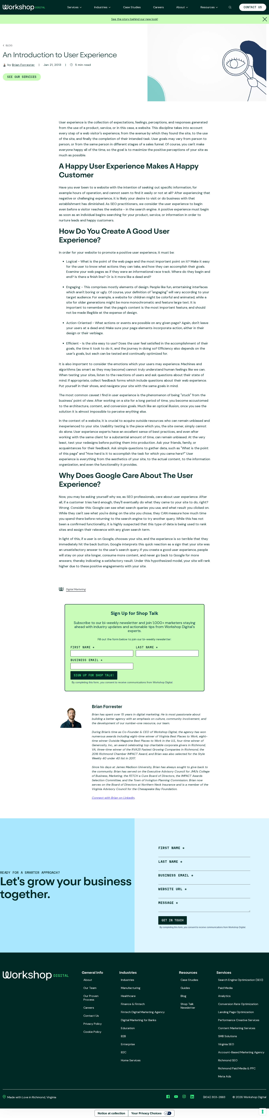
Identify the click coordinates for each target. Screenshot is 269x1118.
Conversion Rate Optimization (238, 1004)
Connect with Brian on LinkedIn (113, 798)
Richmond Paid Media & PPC (236, 1068)
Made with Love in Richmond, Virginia (31, 1097)
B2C (123, 1052)
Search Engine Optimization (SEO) (240, 980)
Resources (208, 7)
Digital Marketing (76, 589)
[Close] (264, 19)
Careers (158, 7)
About (180, 7)
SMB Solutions (227, 1036)
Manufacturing (130, 988)
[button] (230, 7)
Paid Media (225, 988)
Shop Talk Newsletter (188, 1006)
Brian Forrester (23, 65)
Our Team (89, 988)
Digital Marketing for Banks (138, 1020)
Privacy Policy (92, 1024)
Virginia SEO (226, 1044)
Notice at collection (111, 1113)
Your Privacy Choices (146, 1113)
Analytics (224, 996)
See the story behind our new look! (134, 19)
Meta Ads (224, 1076)
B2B (123, 1036)
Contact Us (253, 7)
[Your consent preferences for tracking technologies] (262, 1111)
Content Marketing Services (236, 1028)
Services (73, 7)
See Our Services (21, 76)
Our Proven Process (90, 998)
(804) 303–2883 (214, 1097)
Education (128, 1028)
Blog (8, 45)
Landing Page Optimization (236, 1012)
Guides (185, 988)
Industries (100, 7)
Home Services (131, 1060)
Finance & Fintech (133, 1004)
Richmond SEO (228, 1060)
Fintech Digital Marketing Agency (143, 1012)
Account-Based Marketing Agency (241, 1052)
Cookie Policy (92, 1032)
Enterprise (128, 1044)
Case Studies (132, 7)
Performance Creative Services (238, 1020)
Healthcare (128, 996)
